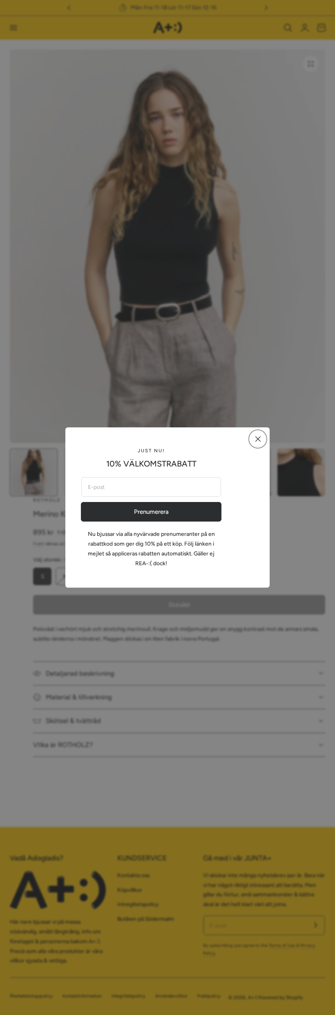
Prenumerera (151, 511)
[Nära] (258, 439)
